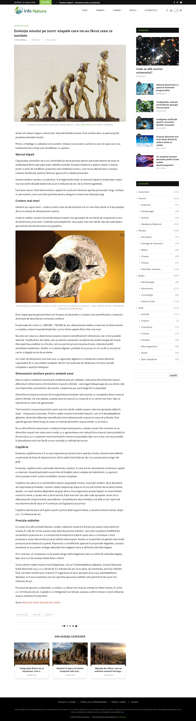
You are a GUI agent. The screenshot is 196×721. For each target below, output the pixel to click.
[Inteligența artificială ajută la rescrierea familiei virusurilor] (144, 123)
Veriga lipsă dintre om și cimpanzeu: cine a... (32, 670)
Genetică (160, 339)
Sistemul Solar (160, 301)
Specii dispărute (160, 359)
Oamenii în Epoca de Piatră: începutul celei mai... (70, 670)
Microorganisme (160, 346)
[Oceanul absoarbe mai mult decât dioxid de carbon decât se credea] (144, 141)
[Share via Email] (76, 626)
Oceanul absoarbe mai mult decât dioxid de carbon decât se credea (167, 140)
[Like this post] (64, 626)
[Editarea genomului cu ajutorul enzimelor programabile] (144, 89)
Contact (134, 702)
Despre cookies (119, 702)
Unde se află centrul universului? (149, 70)
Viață (84, 10)
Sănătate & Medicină (160, 224)
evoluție (36, 615)
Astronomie (160, 288)
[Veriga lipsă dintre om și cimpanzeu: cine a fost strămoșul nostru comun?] (32, 654)
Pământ (100, 10)
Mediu (160, 249)
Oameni (117, 10)
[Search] (167, 10)
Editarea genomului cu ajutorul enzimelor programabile (167, 87)
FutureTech (150, 10)
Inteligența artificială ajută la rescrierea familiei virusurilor (166, 122)
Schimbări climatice (160, 269)
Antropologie (160, 211)
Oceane (160, 256)
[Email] (181, 2)
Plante (160, 352)
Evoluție (160, 333)
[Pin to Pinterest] (73, 626)
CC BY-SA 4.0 (76, 308)
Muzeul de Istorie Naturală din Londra (41, 602)
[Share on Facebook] (67, 626)
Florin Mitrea (22, 40)
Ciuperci (160, 320)
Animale (160, 314)
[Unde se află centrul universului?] (157, 51)
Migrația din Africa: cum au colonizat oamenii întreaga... (108, 670)
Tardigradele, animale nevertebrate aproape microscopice (167, 105)
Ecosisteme (160, 327)
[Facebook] (174, 2)
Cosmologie (160, 294)
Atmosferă (160, 237)
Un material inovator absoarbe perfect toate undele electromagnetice (167, 160)
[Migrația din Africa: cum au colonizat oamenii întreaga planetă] (108, 654)
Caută (173, 375)
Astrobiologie (160, 282)
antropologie (22, 615)
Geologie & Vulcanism (160, 243)
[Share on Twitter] (70, 626)
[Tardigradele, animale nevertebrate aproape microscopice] (144, 106)
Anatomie (160, 204)
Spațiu (132, 10)
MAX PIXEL (86, 124)
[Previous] (54, 2)
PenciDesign (121, 717)
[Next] (57, 2)
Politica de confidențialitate (94, 702)
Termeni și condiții (67, 702)
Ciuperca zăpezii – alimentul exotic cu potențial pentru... (83, 2)
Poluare (160, 262)
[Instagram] (177, 2)
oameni (48, 615)
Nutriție (160, 217)
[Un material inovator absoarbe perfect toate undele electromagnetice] (144, 161)
